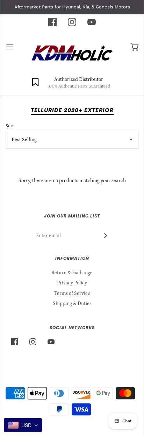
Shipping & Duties (72, 303)
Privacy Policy (72, 283)
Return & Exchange (72, 273)
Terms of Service (72, 293)
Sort (10, 125)
